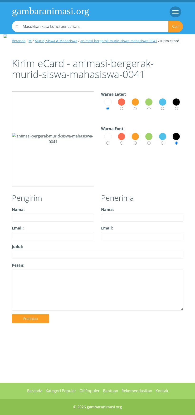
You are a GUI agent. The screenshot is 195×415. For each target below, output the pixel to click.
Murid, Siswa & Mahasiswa (56, 41)
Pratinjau (30, 318)
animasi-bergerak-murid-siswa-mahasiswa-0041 (118, 41)
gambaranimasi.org (50, 11)
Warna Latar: (113, 94)
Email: (18, 228)
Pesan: (18, 265)
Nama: (18, 209)
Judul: (17, 246)
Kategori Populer (61, 390)
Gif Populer (89, 390)
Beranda (18, 41)
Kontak (162, 390)
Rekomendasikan (137, 390)
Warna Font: (113, 128)
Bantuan (110, 390)
